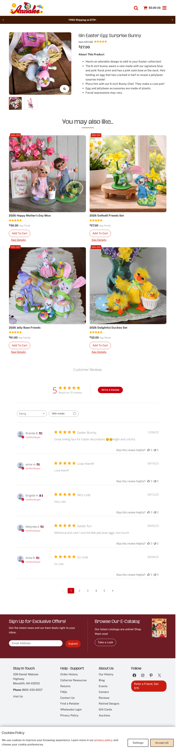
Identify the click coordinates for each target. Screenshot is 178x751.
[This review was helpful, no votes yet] (148, 450)
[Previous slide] (3, 20)
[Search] (136, 8)
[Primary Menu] (164, 7)
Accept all (162, 742)
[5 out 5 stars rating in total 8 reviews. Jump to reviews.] (15, 220)
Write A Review (110, 389)
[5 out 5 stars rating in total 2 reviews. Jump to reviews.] (15, 332)
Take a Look (105, 642)
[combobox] (32, 414)
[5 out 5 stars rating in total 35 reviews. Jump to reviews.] (100, 41)
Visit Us (18, 696)
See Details (18, 240)
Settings (138, 742)
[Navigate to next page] (112, 590)
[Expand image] (64, 89)
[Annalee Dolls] (26, 8)
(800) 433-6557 (32, 689)
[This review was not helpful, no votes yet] (155, 450)
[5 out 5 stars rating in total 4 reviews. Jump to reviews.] (96, 220)
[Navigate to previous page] (62, 590)
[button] (19, 233)
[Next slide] (172, 20)
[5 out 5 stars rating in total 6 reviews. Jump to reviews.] (96, 332)
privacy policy (103, 740)
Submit (73, 643)
